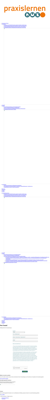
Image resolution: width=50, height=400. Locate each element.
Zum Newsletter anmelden (4, 378)
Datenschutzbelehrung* (17, 343)
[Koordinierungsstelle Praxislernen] (25, 21)
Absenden (25, 371)
